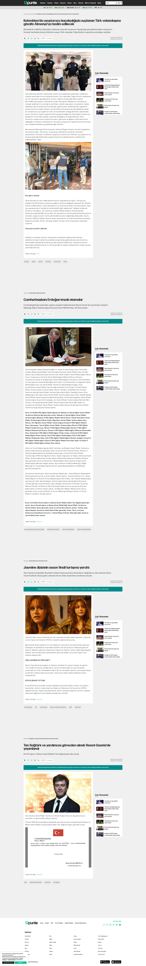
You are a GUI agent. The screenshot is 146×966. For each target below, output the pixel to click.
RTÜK (70, 707)
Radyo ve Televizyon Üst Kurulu (58, 707)
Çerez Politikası (59, 923)
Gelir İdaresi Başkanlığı (68, 529)
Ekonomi (62, 3)
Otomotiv (100, 948)
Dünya (56, 3)
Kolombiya (48, 261)
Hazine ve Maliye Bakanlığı (84, 529)
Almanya (26, 261)
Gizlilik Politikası (69, 923)
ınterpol (40, 261)
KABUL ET (20, 962)
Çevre (75, 948)
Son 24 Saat (28, 936)
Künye (42, 923)
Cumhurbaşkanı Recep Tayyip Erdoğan (34, 529)
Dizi (36, 707)
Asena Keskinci (28, 707)
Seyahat (27, 951)
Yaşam (69, 3)
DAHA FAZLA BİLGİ (8, 962)
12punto (39, 521)
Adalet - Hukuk (52, 942)
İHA (38, 254)
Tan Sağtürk (56, 882)
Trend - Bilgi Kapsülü (102, 936)
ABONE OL (43, 38)
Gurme (99, 945)
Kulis (50, 936)
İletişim (47, 923)
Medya (99, 942)
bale (25, 882)
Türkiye (51, 951)
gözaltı (33, 261)
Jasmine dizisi (43, 707)
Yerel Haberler (77, 951)
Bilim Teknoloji (77, 945)
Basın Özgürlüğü (102, 951)
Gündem (43, 3)
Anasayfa (26, 14)
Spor (75, 3)
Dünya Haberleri (32, 14)
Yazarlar (50, 3)
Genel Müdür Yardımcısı (53, 529)
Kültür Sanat (101, 939)
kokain (65, 261)
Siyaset (80, 3)
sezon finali (78, 707)
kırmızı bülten (57, 261)
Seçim (50, 954)
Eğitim (50, 945)
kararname (47, 882)
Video (99, 3)
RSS (52, 923)
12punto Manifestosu (80, 923)
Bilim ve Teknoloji (90, 3)
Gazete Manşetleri (78, 954)
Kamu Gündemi (77, 939)
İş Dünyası (27, 954)
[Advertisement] (14, 36)
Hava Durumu (101, 954)
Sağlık (50, 939)
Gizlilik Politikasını (12, 959)
